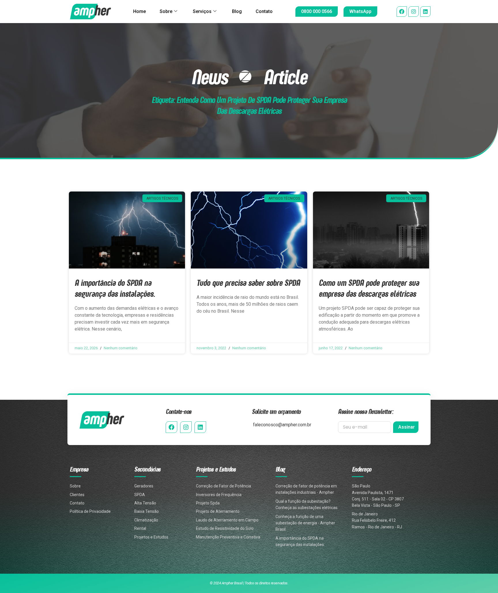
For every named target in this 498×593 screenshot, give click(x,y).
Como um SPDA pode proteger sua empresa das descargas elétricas (369, 288)
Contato (264, 11)
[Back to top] (484, 559)
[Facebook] (402, 11)
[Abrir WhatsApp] (483, 578)
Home (139, 11)
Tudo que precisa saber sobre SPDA (248, 282)
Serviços (202, 11)
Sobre (166, 11)
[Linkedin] (425, 11)
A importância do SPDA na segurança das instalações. (115, 288)
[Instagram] (413, 11)
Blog (237, 11)
